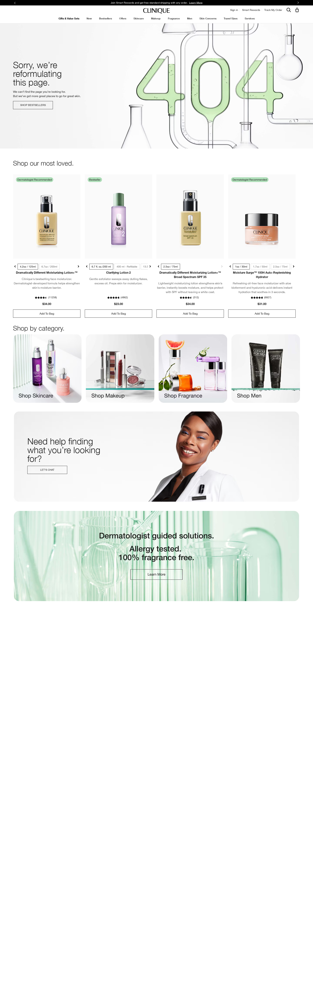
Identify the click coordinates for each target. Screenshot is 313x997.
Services (250, 18)
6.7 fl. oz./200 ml (101, 266)
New (89, 18)
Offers (122, 18)
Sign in (234, 10)
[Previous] (15, 3)
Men (189, 18)
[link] (46, 216)
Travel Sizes (230, 18)
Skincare (138, 18)
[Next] (298, 3)
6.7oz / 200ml (49, 266)
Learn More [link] (196, 2)
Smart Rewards (251, 10)
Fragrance (174, 18)
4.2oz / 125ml (28, 266)
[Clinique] (156, 11)
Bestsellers (105, 18)
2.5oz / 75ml (170, 266)
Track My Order (273, 10)
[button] (298, 10)
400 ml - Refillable (127, 266)
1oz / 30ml (241, 266)
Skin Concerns (207, 18)
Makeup (156, 18)
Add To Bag (46, 313)
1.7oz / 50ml (260, 266)
